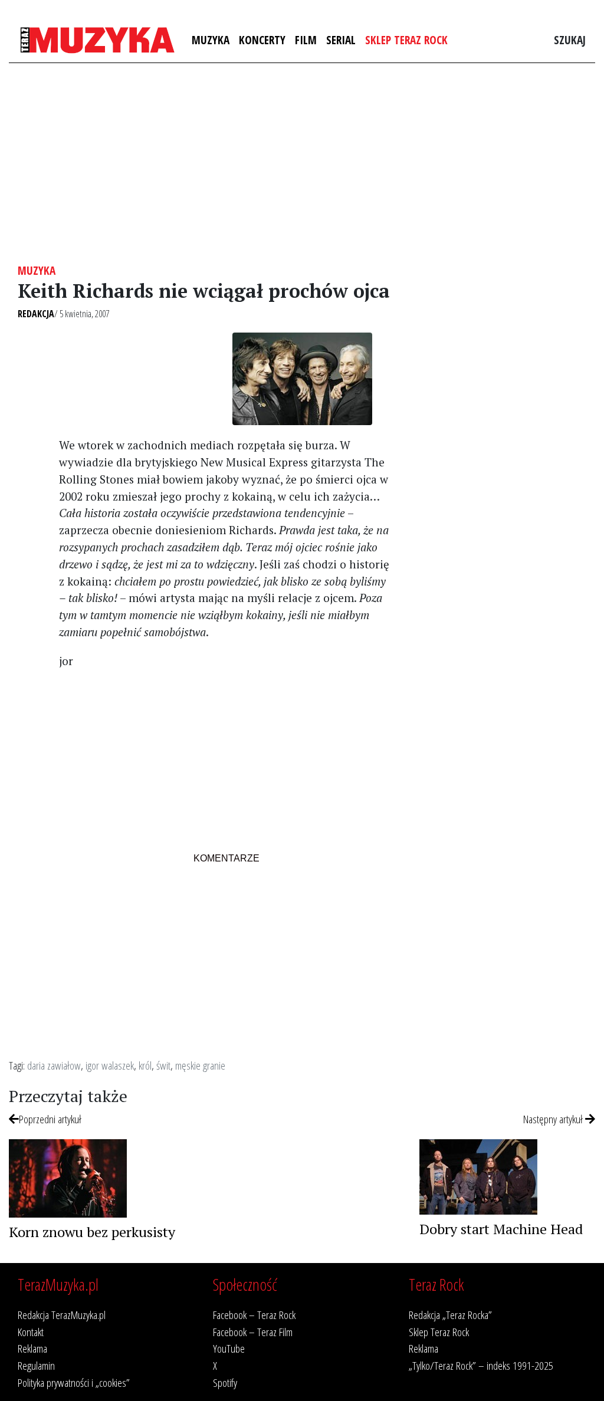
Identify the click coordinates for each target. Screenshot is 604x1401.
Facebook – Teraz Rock (254, 1315)
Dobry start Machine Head (501, 1228)
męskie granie (200, 1065)
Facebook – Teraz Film (253, 1332)
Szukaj (570, 40)
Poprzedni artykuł (50, 1119)
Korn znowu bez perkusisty (92, 1231)
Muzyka (210, 40)
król (145, 1065)
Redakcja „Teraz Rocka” (450, 1315)
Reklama (32, 1348)
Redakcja (36, 313)
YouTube (229, 1348)
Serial (341, 40)
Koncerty (262, 40)
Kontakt (31, 1332)
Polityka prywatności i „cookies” (74, 1382)
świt (163, 1065)
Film (306, 40)
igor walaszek (110, 1065)
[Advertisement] (302, 163)
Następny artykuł (554, 1119)
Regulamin (36, 1365)
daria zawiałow (54, 1065)
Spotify (225, 1382)
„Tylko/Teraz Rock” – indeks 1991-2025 (481, 1365)
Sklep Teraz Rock (406, 40)
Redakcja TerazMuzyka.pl (62, 1315)
